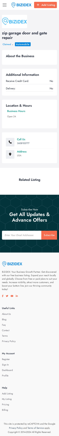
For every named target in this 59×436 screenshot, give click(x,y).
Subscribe (49, 235)
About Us (6, 314)
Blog (4, 319)
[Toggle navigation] (4, 4)
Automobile (23, 44)
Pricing (5, 404)
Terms (5, 335)
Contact (5, 330)
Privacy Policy (9, 341)
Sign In (5, 364)
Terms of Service (36, 428)
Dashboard (7, 370)
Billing (5, 410)
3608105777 (23, 143)
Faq (4, 325)
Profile (5, 375)
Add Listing (48, 5)
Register (6, 359)
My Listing (7, 399)
